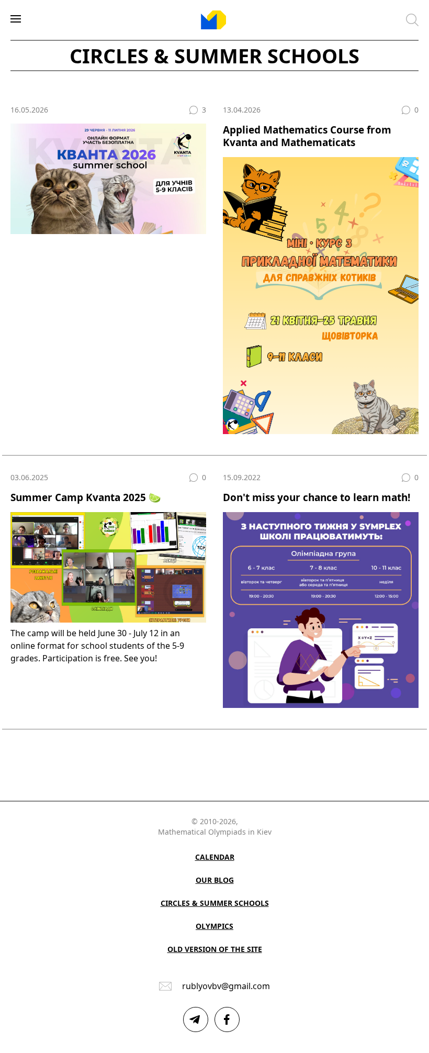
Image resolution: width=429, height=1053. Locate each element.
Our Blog (215, 880)
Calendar (214, 857)
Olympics (214, 926)
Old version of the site (214, 949)
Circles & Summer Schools (215, 903)
